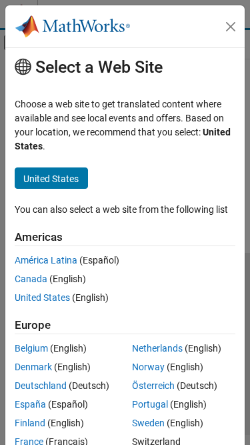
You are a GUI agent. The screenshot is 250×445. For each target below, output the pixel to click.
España (30, 404)
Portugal (150, 404)
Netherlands (157, 348)
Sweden (148, 423)
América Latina (46, 260)
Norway (148, 367)
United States (42, 297)
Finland (30, 423)
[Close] (230, 26)
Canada (31, 279)
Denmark (33, 367)
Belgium (31, 348)
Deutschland (41, 385)
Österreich (153, 385)
